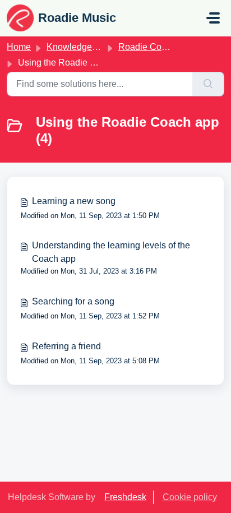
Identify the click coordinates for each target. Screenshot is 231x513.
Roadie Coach (147, 47)
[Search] (208, 84)
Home (19, 47)
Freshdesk (125, 497)
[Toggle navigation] (213, 18)
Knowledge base (80, 47)
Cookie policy (190, 497)
